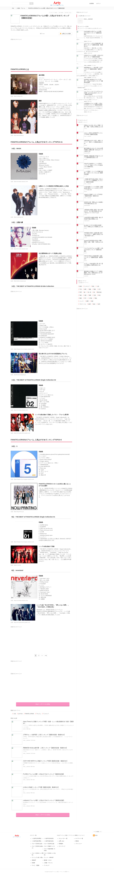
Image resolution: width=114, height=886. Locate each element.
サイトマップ (62, 846)
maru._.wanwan (26, 740)
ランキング (46, 713)
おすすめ (20, 713)
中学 (85, 298)
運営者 (77, 841)
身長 (85, 289)
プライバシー (78, 843)
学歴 (80, 292)
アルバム (38, 713)
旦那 (92, 301)
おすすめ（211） (68, 12)
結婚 (80, 286)
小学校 (90, 298)
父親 (85, 295)
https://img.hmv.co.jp (19, 511)
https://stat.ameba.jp (19, 135)
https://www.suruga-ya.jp (20, 281)
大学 (99, 289)
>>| (46, 655)
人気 (15, 713)
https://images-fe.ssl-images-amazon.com (24, 349)
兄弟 (95, 295)
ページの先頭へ (97, 831)
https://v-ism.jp (17, 565)
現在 (93, 286)
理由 (96, 298)
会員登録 (91, 3)
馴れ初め (99, 292)
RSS (96, 835)
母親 (80, 298)
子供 (80, 289)
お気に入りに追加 (66, 33)
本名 (99, 295)
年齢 (80, 295)
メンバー (81, 301)
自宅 (99, 304)
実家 (90, 295)
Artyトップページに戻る (43, 704)
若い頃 (89, 292)
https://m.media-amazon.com (21, 181)
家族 (90, 289)
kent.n (24, 728)
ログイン (98, 3)
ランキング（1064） (53, 12)
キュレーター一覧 (63, 838)
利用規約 (61, 843)
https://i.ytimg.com (18, 96)
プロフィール (82, 304)
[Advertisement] (27, 51)
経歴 (89, 304)
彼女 (94, 304)
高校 (95, 289)
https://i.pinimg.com (18, 217)
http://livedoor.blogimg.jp (20, 374)
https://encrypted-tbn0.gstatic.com (22, 433)
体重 (87, 301)
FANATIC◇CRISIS (29, 713)
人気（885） (61, 12)
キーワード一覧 (79, 838)
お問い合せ (61, 841)
